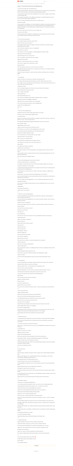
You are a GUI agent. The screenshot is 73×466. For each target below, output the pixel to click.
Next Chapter (36, 445)
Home (18, 3)
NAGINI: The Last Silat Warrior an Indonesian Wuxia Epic (26, 3)
